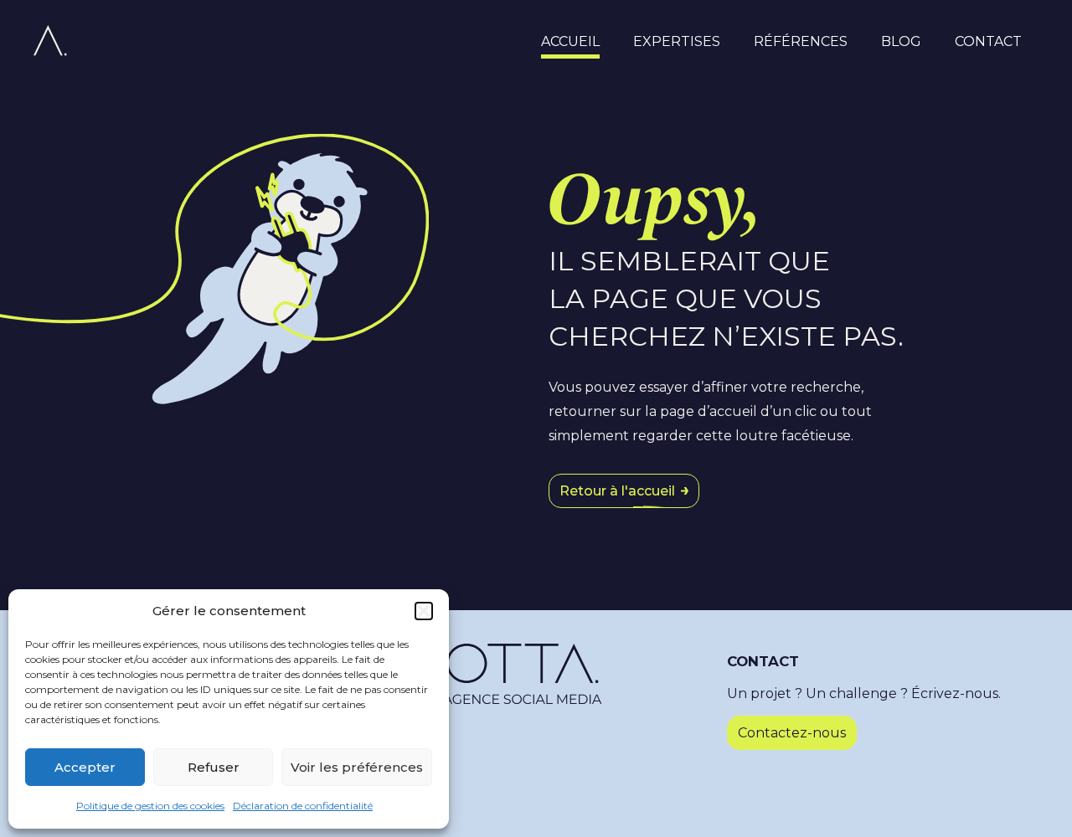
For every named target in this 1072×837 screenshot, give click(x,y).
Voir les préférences (357, 767)
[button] (423, 611)
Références (801, 42)
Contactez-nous (792, 733)
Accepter (85, 767)
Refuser (214, 767)
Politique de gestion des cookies (150, 805)
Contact (988, 42)
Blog (901, 42)
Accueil (570, 42)
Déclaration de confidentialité (303, 805)
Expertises (676, 42)
